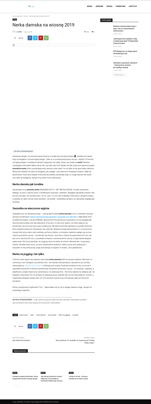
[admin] (14, 32)
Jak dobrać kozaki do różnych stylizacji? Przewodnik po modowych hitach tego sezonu (51, 379)
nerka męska (52, 315)
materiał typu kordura (33, 265)
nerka (32, 315)
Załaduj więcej (118, 75)
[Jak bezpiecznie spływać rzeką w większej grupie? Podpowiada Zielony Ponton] (106, 42)
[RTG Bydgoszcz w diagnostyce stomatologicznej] (106, 54)
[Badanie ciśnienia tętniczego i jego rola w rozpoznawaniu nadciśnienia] (106, 29)
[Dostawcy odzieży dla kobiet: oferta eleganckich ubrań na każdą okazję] (25, 365)
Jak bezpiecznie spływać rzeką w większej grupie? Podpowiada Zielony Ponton (125, 41)
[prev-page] (14, 386)
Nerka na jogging (64, 315)
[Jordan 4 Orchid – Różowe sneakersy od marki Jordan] (82, 365)
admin (19, 32)
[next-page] (17, 386)
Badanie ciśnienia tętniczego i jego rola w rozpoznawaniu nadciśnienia (124, 28)
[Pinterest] (40, 38)
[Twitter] (35, 38)
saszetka (75, 315)
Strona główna (17, 16)
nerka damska (41, 315)
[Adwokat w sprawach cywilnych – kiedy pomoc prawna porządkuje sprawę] (106, 66)
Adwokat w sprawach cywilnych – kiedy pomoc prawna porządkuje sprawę (125, 65)
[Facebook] (30, 38)
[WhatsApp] (46, 38)
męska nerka (23, 315)
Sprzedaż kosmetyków (21, 340)
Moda (25, 16)
